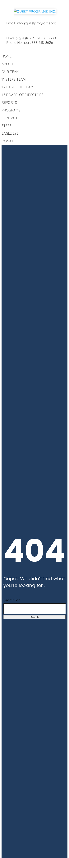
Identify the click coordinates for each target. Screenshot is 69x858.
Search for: (11, 600)
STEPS (7, 125)
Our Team (10, 71)
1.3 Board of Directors (23, 95)
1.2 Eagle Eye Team (17, 87)
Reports (9, 102)
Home (7, 56)
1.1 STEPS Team (14, 79)
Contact (10, 118)
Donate (8, 141)
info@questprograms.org (36, 23)
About (7, 64)
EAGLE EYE (10, 133)
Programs (11, 110)
